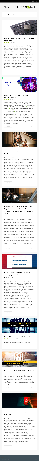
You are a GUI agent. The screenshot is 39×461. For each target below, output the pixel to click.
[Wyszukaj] (36, 1)
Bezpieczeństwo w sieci (8, 338)
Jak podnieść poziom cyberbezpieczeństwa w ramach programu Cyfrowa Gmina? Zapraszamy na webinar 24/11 (18, 275)
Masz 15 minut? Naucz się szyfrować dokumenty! (19, 370)
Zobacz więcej (8, 71)
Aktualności (6, 42)
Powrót (33, 14)
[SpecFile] (19, 7)
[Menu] (3, 1)
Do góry (36, 459)
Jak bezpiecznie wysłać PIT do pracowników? (17, 336)
